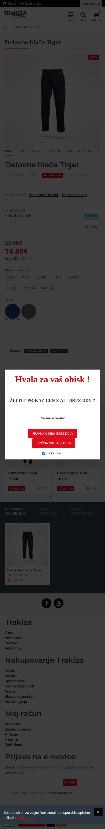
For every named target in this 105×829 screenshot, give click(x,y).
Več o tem (26, 818)
